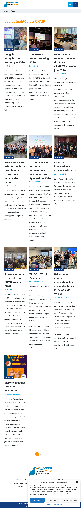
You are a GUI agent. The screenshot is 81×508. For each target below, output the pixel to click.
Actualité (9, 49)
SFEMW (21, 487)
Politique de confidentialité (54, 504)
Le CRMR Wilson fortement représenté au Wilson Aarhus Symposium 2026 (40, 170)
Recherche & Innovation (20, 483)
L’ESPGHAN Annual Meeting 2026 (39, 58)
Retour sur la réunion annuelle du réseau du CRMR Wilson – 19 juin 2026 (65, 62)
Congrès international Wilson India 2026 (65, 166)
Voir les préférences (69, 500)
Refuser (53, 500)
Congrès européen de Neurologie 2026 (14, 58)
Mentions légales (22, 503)
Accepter (37, 500)
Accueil (6, 11)
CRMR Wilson (20, 480)
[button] (77, 482)
